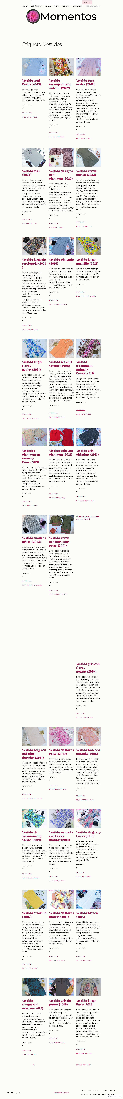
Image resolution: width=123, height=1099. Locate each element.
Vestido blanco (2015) (87, 915)
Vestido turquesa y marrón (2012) (32, 1004)
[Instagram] (12, 1092)
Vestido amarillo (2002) (34, 915)
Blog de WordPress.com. (61, 1092)
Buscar (87, 2)
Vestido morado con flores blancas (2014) (61, 836)
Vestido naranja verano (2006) (60, 363)
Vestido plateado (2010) (61, 261)
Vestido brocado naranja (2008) (88, 752)
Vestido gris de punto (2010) (60, 1002)
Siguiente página (83, 1064)
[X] (16, 1092)
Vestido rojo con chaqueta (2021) (61, 452)
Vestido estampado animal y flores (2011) (85, 367)
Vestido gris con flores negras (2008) (88, 667)
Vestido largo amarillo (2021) (87, 261)
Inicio (25, 6)
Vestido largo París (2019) (86, 1002)
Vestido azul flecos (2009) (31, 82)
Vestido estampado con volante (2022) (60, 84)
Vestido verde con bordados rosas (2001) (59, 541)
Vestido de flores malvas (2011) (61, 915)
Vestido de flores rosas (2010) (61, 752)
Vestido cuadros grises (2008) (34, 540)
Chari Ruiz (26, 113)
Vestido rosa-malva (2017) (85, 82)
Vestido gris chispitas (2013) (87, 452)
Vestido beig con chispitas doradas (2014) (34, 753)
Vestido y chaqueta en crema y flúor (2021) (31, 456)
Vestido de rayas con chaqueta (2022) (61, 174)
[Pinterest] (19, 1092)
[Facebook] (8, 1092)
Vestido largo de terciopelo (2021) (34, 263)
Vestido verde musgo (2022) (86, 172)
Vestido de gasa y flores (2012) (88, 834)
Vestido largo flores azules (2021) (32, 365)
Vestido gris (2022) (30, 172)
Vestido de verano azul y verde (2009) (32, 836)
